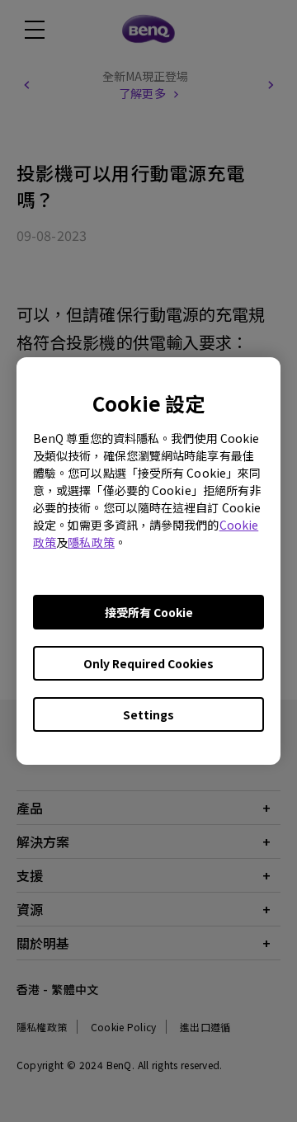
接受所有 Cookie (149, 612)
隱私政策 (91, 542)
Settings (148, 714)
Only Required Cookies (148, 663)
